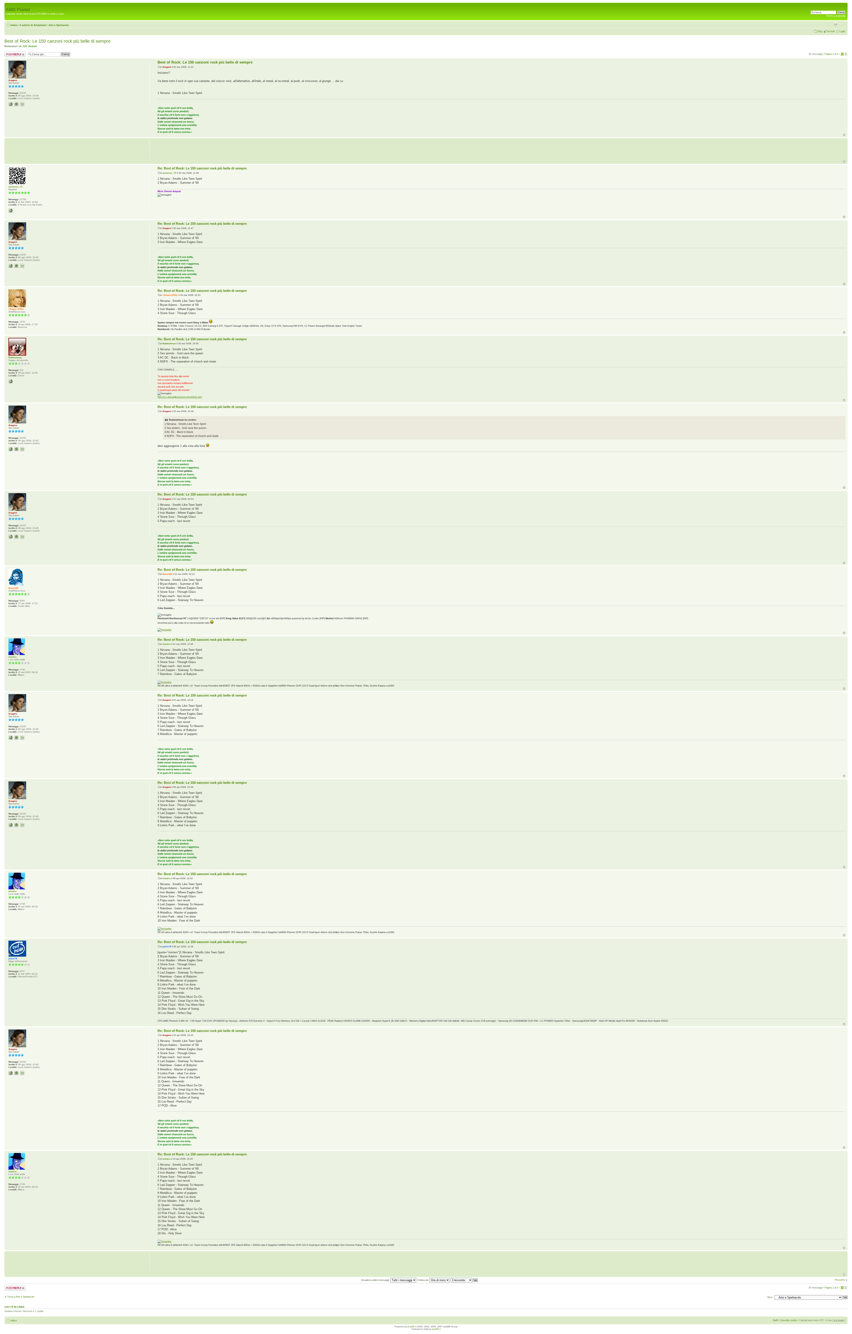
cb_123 (23, 46)
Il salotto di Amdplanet (33, 25)
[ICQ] (16, 104)
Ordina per (423, 1280)
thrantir (32, 46)
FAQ (819, 31)
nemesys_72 (169, 173)
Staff (775, 1320)
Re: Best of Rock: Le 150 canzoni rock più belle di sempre (202, 168)
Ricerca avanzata (835, 15)
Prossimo (840, 1279)
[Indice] (8, 5)
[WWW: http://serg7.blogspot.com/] (10, 104)
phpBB (410, 1326)
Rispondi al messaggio (10, 54)
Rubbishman (169, 343)
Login (842, 31)
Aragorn (166, 67)
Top (844, 135)
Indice (14, 25)
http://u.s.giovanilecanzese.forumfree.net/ (180, 397)
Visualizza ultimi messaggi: (375, 1280)
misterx (166, 644)
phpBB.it (436, 1329)
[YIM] (22, 104)
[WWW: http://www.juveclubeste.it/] (10, 210)
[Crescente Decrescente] (464, 1280)
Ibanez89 (167, 574)
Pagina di (831, 54)
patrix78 (166, 946)
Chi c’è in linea (14, 1307)
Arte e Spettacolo (59, 25)
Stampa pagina (835, 24)
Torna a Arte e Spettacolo (20, 1296)
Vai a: (770, 1297)
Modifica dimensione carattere (842, 24)
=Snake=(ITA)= (170, 295)
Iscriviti (831, 31)
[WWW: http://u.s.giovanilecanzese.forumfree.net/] (10, 381)
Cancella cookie (788, 1320)
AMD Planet (18, 9)
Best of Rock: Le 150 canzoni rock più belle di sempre (57, 41)
